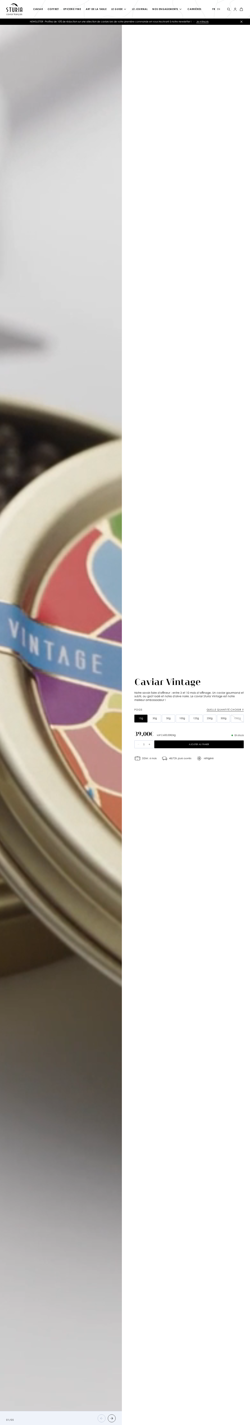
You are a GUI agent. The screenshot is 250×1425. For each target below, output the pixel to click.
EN (218, 9)
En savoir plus (155, 21)
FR (213, 9)
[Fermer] (241, 21)
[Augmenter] (149, 744)
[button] (101, 1418)
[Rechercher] (229, 9)
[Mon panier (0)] (241, 9)
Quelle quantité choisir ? (225, 709)
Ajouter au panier (199, 744)
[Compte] (235, 9)
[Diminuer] (138, 744)
